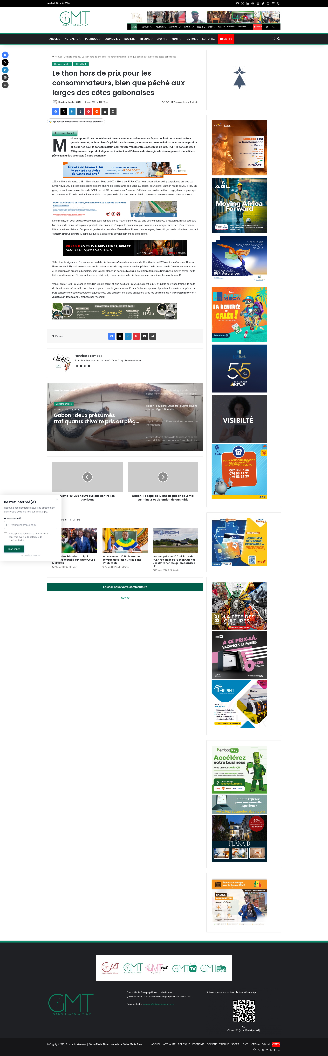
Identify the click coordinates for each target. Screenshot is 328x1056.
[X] (85, 366)
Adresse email (12, 518)
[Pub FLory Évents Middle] (114, 318)
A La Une (60, 404)
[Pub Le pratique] (239, 813)
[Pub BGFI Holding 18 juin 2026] (239, 391)
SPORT (161, 39)
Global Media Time (132, 1044)
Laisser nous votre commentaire (125, 587)
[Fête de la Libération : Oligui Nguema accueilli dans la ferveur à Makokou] (74, 540)
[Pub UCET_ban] (114, 216)
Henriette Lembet (66, 102)
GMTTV (227, 39)
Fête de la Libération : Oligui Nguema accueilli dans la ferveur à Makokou (73, 560)
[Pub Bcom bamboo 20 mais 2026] (239, 792)
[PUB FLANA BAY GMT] (239, 861)
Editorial (208, 39)
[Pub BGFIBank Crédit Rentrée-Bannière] (125, 177)
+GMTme (190, 39)
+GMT (175, 39)
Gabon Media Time (98, 1044)
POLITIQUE (91, 39)
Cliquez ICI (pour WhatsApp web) (243, 1030)
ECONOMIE (111, 39)
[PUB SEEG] (239, 498)
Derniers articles (72, 56)
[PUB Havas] (239, 283)
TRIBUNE (145, 39)
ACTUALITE (71, 39)
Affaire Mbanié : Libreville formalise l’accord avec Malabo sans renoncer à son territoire (94, 420)
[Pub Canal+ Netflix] (125, 255)
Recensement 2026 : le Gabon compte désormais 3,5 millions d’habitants (121, 560)
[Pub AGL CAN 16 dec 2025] (239, 232)
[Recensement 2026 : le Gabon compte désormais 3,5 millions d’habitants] (125, 540)
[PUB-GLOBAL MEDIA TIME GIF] (239, 442)
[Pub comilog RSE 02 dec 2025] (239, 174)
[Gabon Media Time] (75, 18)
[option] (125, 417)
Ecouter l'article (66, 133)
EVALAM (36, 555)
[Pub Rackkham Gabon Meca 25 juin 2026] (239, 341)
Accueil (58, 56)
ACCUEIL (54, 39)
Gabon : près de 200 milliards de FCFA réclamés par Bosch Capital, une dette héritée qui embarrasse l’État (174, 561)
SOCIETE (129, 39)
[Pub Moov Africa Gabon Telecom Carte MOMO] (239, 565)
